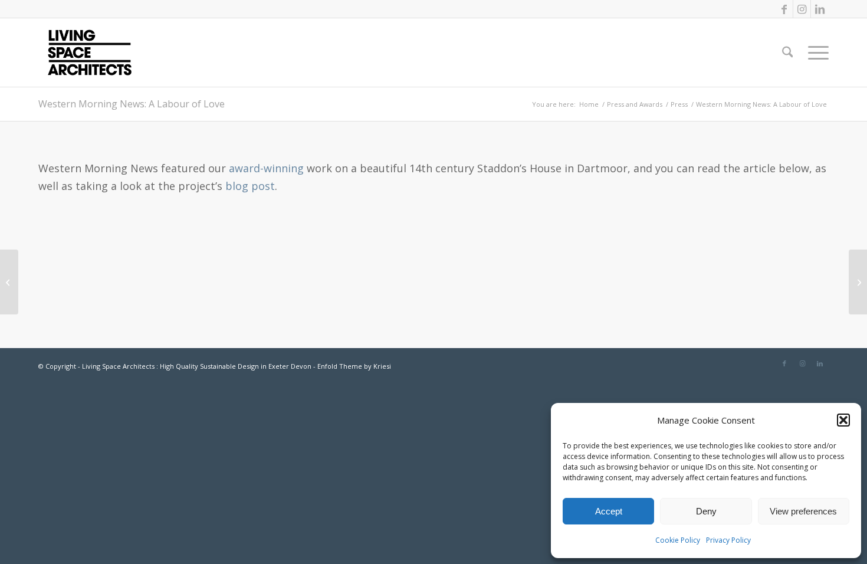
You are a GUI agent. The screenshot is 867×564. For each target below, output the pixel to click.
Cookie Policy (677, 540)
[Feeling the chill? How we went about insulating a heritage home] (858, 282)
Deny (706, 511)
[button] (843, 420)
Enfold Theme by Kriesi (354, 366)
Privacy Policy (728, 540)
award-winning (266, 168)
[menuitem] (787, 52)
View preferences (803, 511)
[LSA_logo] (89, 52)
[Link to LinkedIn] (820, 9)
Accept (608, 511)
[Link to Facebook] (784, 9)
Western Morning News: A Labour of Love (131, 103)
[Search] (787, 52)
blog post (250, 186)
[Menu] (814, 52)
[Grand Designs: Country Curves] (9, 282)
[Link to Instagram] (801, 9)
